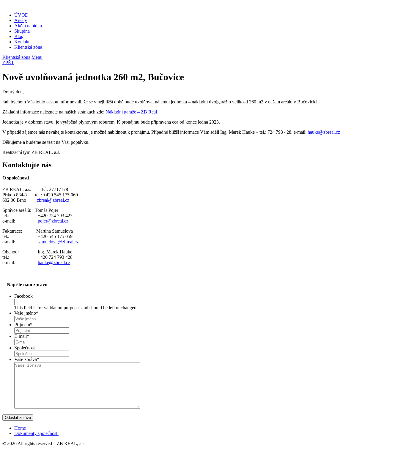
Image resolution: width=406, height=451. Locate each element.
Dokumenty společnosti (36, 433)
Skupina (22, 31)
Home (20, 427)
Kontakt (21, 41)
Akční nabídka (28, 25)
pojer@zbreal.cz (53, 220)
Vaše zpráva (26, 359)
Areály (20, 20)
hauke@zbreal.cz (324, 132)
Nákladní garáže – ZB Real (131, 111)
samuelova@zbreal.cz (58, 241)
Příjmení (23, 324)
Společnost (24, 347)
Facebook (23, 296)
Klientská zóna (28, 47)
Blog (18, 36)
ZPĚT (8, 62)
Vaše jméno (26, 313)
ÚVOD (21, 15)
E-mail (21, 336)
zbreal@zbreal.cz (53, 200)
